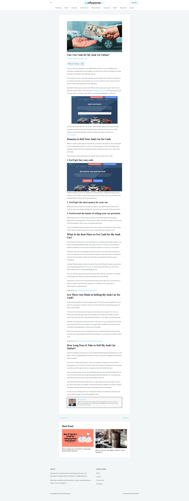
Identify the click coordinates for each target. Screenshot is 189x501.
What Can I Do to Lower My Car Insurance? (88, 341)
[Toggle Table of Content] (81, 64)
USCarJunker (71, 135)
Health (115, 8)
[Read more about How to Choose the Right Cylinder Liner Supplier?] (111, 438)
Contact (131, 8)
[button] (51, 3)
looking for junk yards (99, 90)
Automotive (106, 8)
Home (98, 473)
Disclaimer (99, 484)
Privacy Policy (100, 480)
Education (74, 8)
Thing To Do (123, 8)
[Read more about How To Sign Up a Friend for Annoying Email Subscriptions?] (78, 437)
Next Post (126, 417)
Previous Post (63, 417)
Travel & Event (84, 8)
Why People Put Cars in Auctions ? (85, 290)
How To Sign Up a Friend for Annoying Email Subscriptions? (76, 450)
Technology (58, 8)
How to (66, 8)
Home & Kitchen (96, 8)
